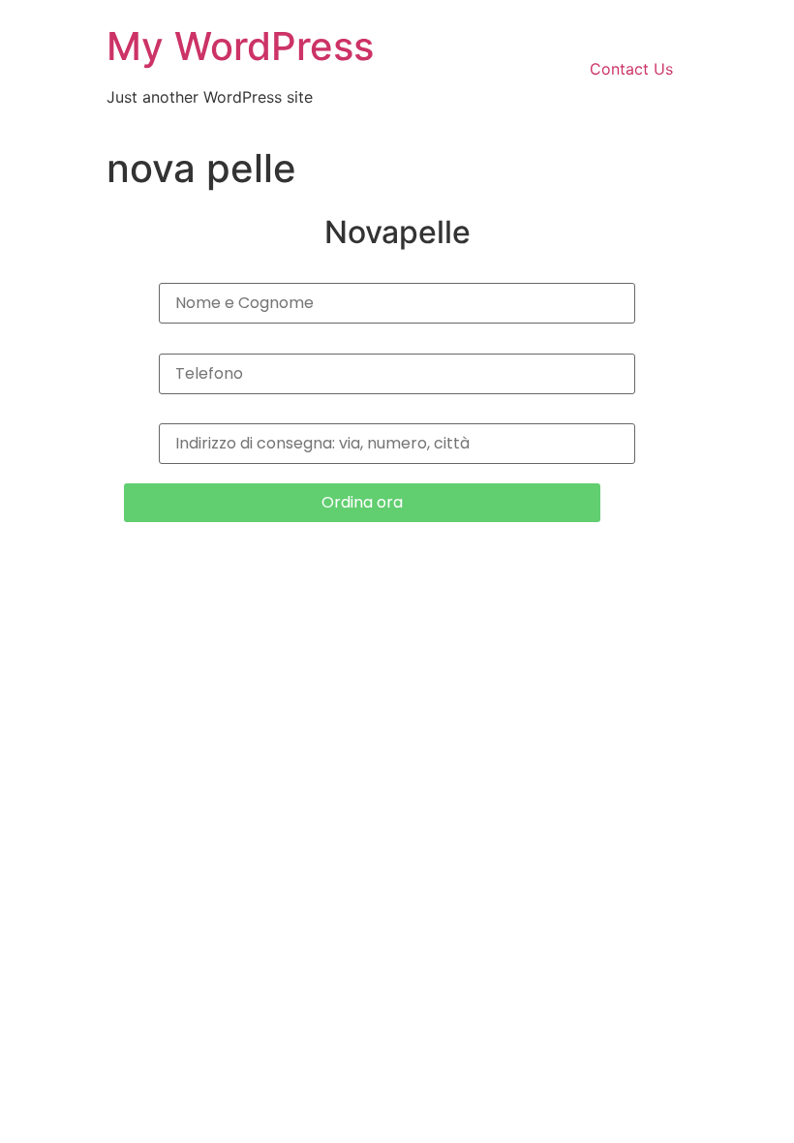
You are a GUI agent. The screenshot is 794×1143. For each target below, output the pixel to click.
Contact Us (631, 68)
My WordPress (240, 46)
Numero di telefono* (397, 346)
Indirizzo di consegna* (397, 416)
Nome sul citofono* (397, 276)
